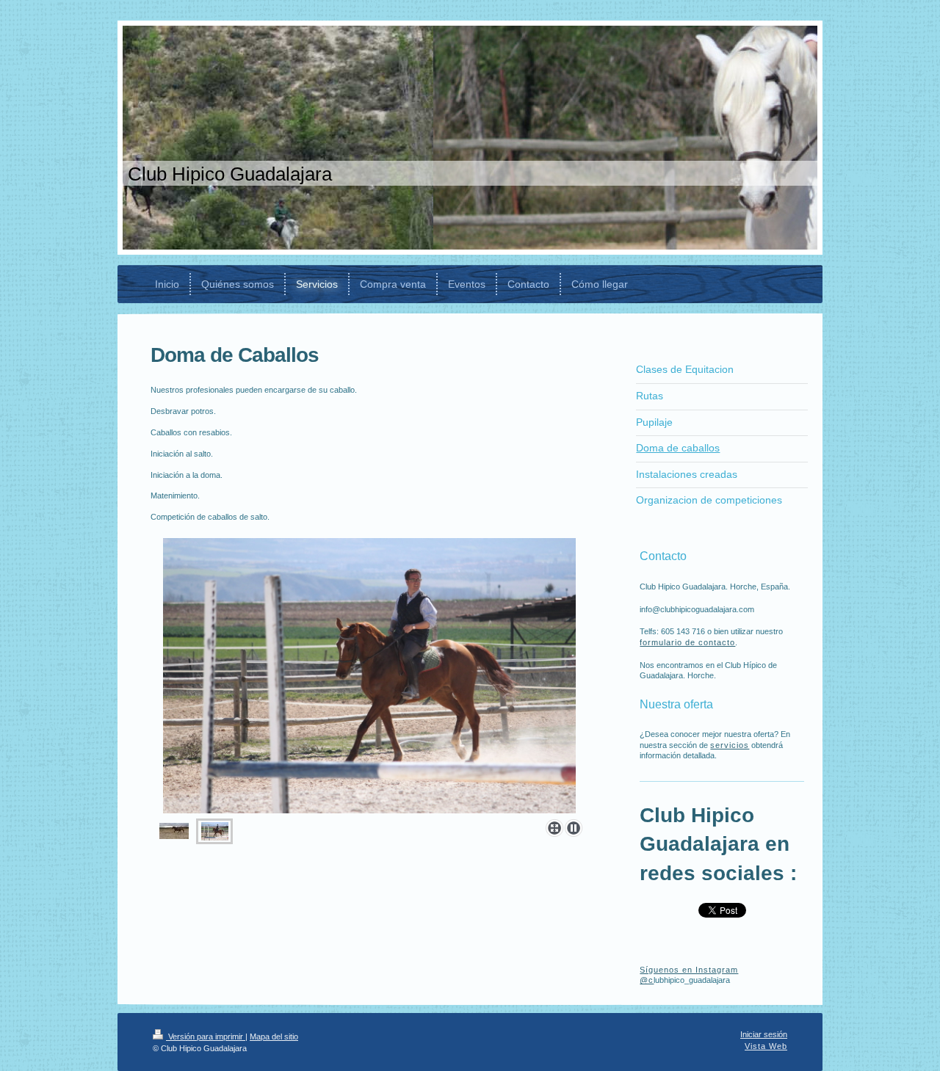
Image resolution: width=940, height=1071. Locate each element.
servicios (729, 745)
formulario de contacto (687, 642)
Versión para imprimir (205, 1036)
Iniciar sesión (763, 1034)
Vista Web (766, 1046)
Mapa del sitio (274, 1036)
